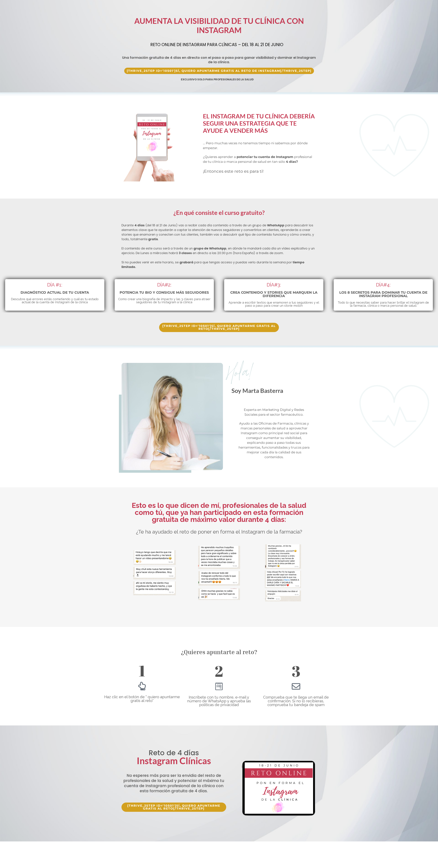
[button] (219, 71)
